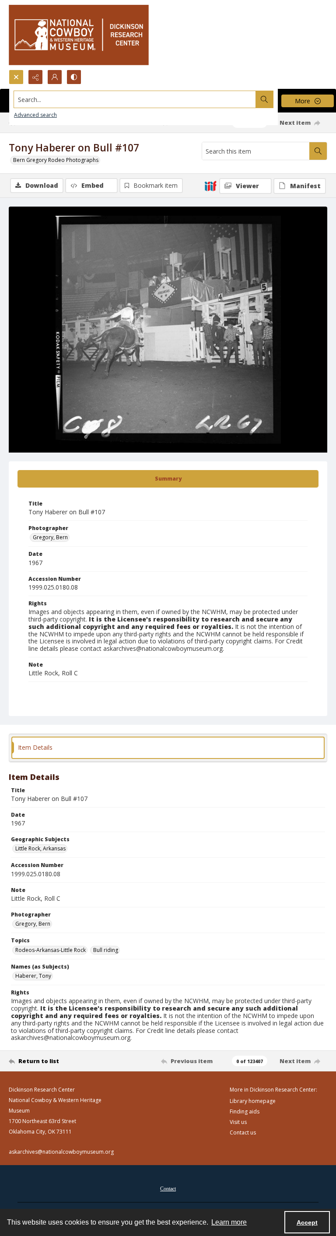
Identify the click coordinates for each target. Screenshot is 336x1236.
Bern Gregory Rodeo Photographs (55, 160)
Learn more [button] (229, 1222)
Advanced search (35, 115)
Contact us (243, 1132)
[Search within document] (318, 151)
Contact (168, 1189)
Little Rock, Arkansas (40, 848)
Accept (307, 1222)
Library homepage (253, 1101)
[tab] (168, 479)
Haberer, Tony (33, 976)
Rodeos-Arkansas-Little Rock (50, 950)
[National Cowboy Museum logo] (79, 34)
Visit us (238, 1122)
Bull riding (105, 950)
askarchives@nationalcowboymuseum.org (61, 1151)
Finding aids (244, 1111)
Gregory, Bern (50, 537)
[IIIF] (210, 185)
